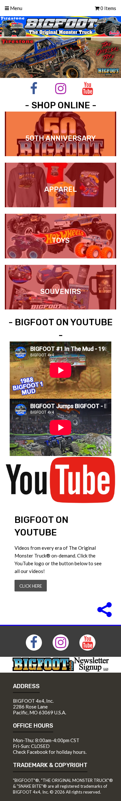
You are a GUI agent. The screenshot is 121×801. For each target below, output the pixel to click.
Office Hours (33, 725)
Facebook (37, 752)
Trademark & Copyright (50, 765)
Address (26, 686)
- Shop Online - (60, 105)
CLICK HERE (30, 586)
